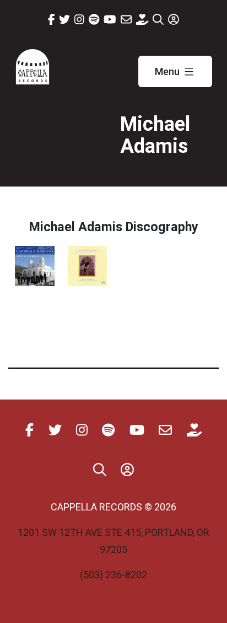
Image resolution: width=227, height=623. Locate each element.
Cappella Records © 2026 (113, 507)
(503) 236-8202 (113, 575)
